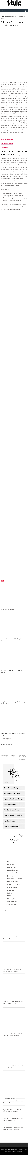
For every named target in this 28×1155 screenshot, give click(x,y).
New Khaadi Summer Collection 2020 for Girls (13, 757)
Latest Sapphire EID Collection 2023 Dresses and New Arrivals (13, 938)
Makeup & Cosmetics (13, 885)
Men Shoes (10, 890)
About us (14, 1151)
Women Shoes (11, 905)
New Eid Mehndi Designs (11, 788)
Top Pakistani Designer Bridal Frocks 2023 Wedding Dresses (22, 757)
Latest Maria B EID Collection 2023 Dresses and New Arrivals (13, 1002)
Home (2, 16)
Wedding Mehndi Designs (12, 810)
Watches (9, 896)
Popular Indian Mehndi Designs (13, 799)
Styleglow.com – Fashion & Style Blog (9, 1149)
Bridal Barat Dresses (10, 805)
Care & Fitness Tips (13, 873)
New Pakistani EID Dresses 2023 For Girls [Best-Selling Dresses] (13, 1035)
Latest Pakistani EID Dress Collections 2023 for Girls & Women (14, 1067)
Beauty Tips (10, 864)
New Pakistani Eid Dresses (12, 794)
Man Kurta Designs (9, 821)
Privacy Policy (8, 1151)
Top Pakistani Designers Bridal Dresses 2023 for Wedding (12, 970)
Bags (8, 862)
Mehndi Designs (12, 887)
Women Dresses (8, 16)
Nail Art (9, 893)
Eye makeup (4, 147)
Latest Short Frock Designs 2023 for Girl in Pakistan (4, 757)
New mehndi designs (7, 143)
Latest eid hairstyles (7, 140)
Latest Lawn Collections (14, 879)
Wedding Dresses (12, 899)
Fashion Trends (12, 867)
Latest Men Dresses (13, 882)
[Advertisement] (14, 39)
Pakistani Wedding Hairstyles (13, 816)
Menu (3, 11)
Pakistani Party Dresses (11, 827)
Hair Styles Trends (12, 870)
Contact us (19, 1151)
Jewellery (10, 876)
